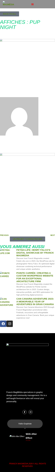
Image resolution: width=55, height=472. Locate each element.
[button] (32, 4)
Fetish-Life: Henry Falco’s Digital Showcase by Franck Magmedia (35, 253)
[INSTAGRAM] (9, 324)
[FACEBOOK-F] (25, 412)
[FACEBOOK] (3, 324)
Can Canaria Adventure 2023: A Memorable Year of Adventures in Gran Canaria (35, 301)
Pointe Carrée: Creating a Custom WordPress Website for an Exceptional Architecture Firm (34, 277)
